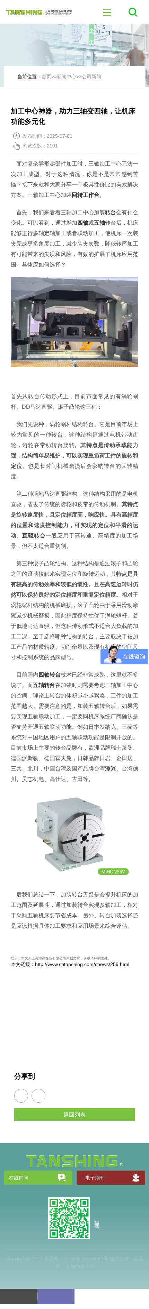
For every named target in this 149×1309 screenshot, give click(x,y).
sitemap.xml (80, 1266)
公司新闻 (91, 76)
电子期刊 (95, 1178)
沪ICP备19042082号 (85, 1258)
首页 (46, 76)
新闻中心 (66, 76)
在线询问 (18, 1178)
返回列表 (74, 1115)
